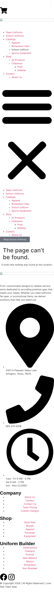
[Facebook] (3, 577)
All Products (18, 59)
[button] (3, 3)
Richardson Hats (20, 46)
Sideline (21, 70)
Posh (20, 66)
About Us (17, 77)
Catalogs (11, 39)
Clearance (17, 63)
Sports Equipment (21, 53)
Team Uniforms (14, 32)
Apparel (16, 42)
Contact (10, 73)
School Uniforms (15, 35)
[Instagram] (11, 577)
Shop (8, 56)
